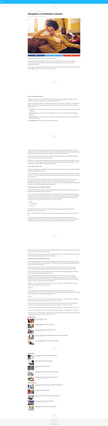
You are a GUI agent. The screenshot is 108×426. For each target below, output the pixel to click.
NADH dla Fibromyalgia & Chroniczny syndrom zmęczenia (46, 377)
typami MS (59, 100)
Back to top (54, 420)
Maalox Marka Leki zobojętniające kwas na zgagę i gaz (45, 406)
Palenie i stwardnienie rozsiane (41, 319)
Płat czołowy (32, 205)
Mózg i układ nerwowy (31, 11)
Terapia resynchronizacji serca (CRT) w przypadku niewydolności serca (49, 384)
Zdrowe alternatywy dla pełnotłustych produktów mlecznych (47, 371)
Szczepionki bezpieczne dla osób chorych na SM (44, 324)
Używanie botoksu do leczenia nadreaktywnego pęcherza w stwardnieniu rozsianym (51, 335)
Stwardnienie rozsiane (39, 11)
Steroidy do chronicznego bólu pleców (42, 390)
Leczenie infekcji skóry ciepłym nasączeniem (44, 360)
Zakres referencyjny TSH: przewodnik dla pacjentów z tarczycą (47, 395)
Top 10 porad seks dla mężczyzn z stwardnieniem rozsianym (47, 340)
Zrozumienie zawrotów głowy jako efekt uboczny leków (46, 355)
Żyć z (45, 11)
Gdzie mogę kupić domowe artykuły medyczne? (44, 401)
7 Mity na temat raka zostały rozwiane (42, 366)
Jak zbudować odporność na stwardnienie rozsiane (45, 329)
